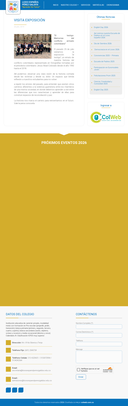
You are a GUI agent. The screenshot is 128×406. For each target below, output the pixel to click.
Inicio (55, 5)
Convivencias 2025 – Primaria (106, 55)
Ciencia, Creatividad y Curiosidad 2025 (103, 82)
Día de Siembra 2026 (103, 43)
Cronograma (113, 5)
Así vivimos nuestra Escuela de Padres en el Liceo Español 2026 (107, 35)
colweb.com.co (87, 402)
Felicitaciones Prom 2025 (104, 75)
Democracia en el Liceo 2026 (106, 49)
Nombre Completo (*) (84, 323)
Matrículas (98, 5)
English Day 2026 (101, 27)
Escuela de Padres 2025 (104, 61)
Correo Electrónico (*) (84, 332)
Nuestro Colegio (69, 5)
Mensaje (79, 349)
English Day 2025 (101, 90)
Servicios (85, 5)
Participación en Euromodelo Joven (106, 68)
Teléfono (79, 341)
